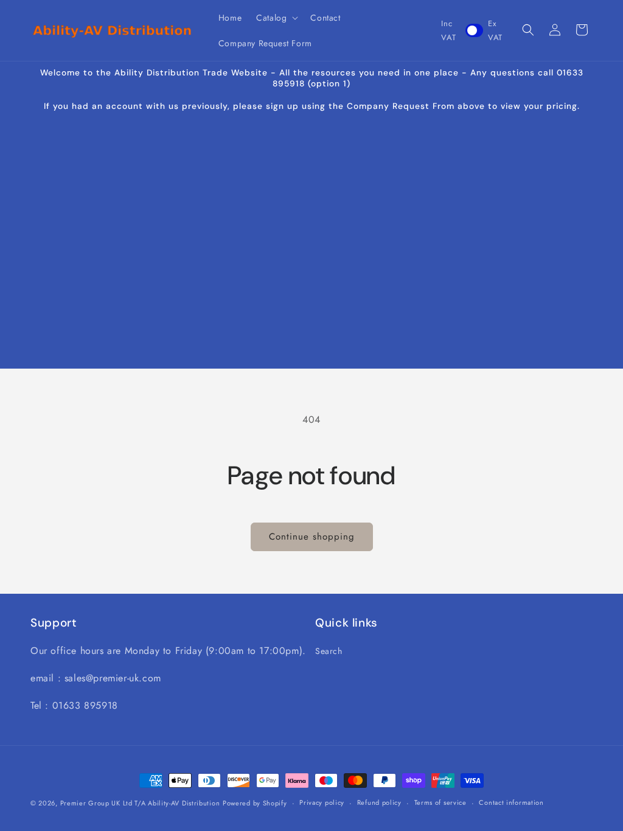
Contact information (511, 802)
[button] (276, 17)
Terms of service (440, 802)
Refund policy (379, 802)
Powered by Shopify (255, 803)
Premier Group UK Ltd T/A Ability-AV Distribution (140, 803)
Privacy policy (321, 802)
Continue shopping (312, 536)
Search (329, 651)
